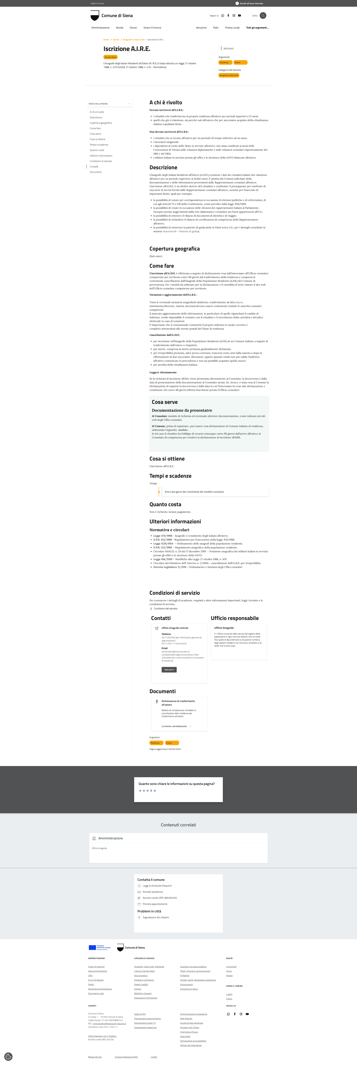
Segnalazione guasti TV (145, 1023)
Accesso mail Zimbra (189, 1027)
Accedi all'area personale (191, 1023)
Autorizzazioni (186, 984)
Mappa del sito (95, 1057)
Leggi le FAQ (140, 1014)
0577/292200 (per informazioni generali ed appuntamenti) (182, 639)
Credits (154, 1057)
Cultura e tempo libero (144, 971)
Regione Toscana (97, 3)
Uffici (90, 975)
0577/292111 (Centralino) (174, 643)
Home (106, 39)
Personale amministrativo (100, 989)
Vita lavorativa (141, 975)
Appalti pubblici (141, 984)
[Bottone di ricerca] (263, 15)
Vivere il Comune (152, 27)
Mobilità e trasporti (143, 993)
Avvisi (229, 971)
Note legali (185, 1036)
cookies (8, 1056)
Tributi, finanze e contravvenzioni (195, 971)
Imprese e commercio (144, 980)
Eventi (229, 998)
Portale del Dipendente (191, 1045)
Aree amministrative (97, 971)
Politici (91, 984)
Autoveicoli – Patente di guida (180, 231)
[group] (178, 849)
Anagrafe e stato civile (133, 39)
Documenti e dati (96, 993)
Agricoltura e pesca (189, 989)
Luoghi (229, 994)
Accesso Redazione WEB (126, 1057)
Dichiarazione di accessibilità (193, 1041)
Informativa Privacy (189, 1032)
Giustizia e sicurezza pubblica (193, 966)
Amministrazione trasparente (193, 1014)
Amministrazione (100, 27)
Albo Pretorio (186, 1018)
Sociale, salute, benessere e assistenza (198, 980)
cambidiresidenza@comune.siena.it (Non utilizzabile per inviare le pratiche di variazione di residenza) (183, 657)
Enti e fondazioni (96, 980)
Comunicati (231, 966)
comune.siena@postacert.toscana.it (109, 1023)
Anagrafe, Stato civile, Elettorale (149, 966)
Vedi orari (168, 669)
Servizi (133, 27)
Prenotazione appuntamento (147, 1018)
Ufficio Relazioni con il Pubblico (102, 1036)
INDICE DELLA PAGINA (98, 103)
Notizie (229, 975)
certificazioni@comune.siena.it (176, 651)
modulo (182, 429)
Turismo (137, 989)
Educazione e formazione (145, 998)
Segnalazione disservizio (145, 1027)
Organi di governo (96, 966)
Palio (216, 27)
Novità (119, 27)
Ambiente (184, 975)
